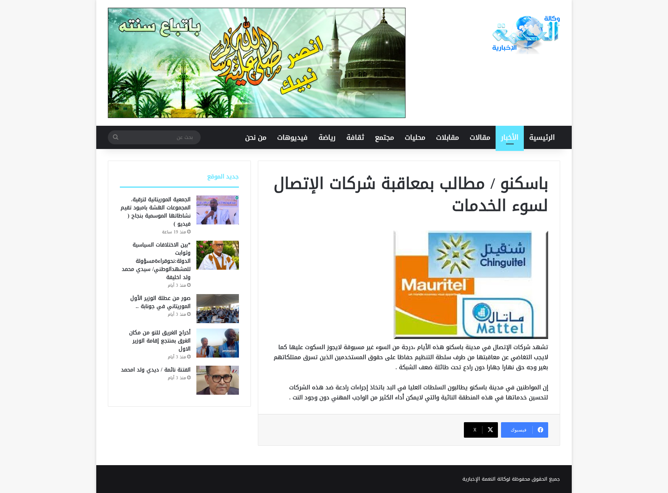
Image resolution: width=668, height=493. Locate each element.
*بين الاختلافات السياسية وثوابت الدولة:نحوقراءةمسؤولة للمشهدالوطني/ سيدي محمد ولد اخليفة (156, 261)
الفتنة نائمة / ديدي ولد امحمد (156, 370)
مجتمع (384, 137)
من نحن (255, 137)
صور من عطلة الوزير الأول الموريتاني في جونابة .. (160, 302)
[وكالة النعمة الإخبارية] (525, 34)
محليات (415, 137)
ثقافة (355, 137)
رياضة (327, 137)
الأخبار (509, 137)
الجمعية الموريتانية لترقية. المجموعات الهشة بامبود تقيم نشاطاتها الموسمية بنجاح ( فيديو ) (156, 211)
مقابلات (447, 137)
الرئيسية (542, 137)
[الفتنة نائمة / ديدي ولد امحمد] (217, 380)
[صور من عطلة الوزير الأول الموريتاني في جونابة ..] (217, 308)
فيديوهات (292, 137)
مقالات (480, 137)
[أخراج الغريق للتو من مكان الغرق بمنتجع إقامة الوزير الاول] (217, 343)
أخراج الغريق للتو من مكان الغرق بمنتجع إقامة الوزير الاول (160, 340)
